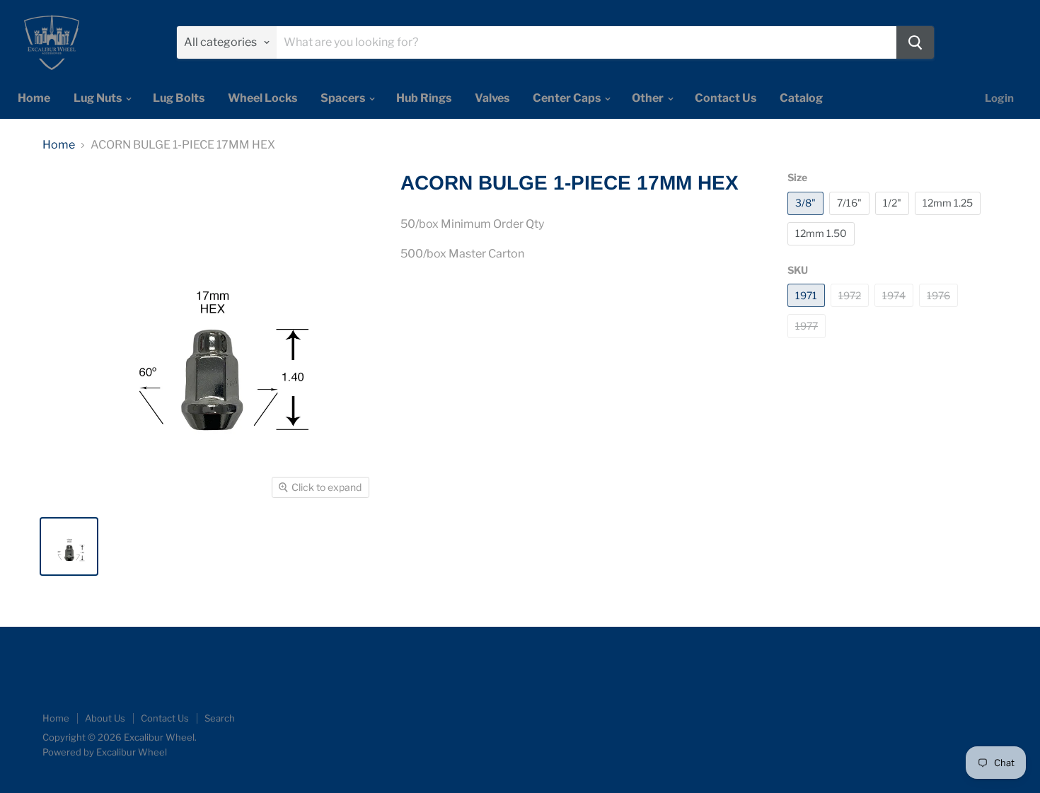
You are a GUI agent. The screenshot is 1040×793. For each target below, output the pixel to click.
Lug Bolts (178, 98)
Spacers (343, 98)
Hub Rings (423, 98)
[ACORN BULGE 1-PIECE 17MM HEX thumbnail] (69, 546)
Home (34, 98)
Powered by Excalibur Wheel (104, 752)
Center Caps (568, 98)
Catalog (801, 98)
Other (649, 98)
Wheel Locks (262, 98)
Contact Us (725, 98)
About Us (105, 718)
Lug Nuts (99, 98)
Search (219, 718)
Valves (492, 98)
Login (999, 98)
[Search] (915, 42)
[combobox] (586, 42)
